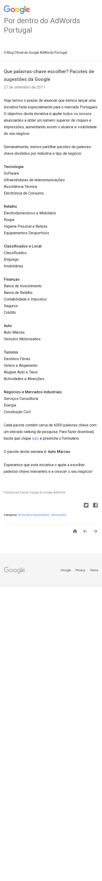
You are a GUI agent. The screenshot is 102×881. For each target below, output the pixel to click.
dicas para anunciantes (34, 515)
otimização (58, 515)
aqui (35, 438)
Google (66, 570)
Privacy (81, 570)
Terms (94, 570)
